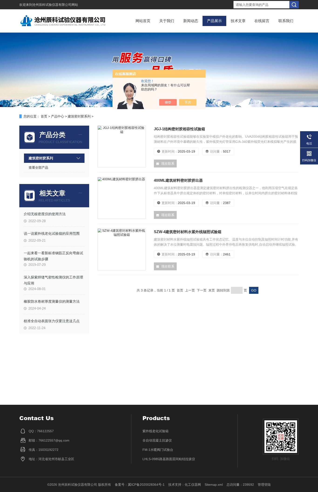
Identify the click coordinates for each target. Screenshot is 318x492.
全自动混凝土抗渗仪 (157, 440)
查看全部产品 (38, 167)
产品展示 (214, 21)
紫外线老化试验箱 (155, 431)
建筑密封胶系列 (79, 116)
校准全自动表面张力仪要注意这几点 (52, 321)
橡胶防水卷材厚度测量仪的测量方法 (52, 301)
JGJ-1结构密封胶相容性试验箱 (179, 129)
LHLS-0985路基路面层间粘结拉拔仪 (168, 459)
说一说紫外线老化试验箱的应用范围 (52, 233)
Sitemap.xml (214, 484)
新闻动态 (190, 21)
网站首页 (142, 21)
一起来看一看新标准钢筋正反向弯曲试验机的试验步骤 (53, 256)
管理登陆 (264, 484)
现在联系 (167, 163)
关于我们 (166, 21)
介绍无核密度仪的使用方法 (45, 214)
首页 (44, 116)
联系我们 (285, 21)
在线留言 (261, 21)
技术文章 (238, 21)
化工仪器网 (193, 484)
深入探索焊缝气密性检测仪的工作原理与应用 (53, 280)
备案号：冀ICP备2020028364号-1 (140, 484)
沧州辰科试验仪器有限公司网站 (55, 5)
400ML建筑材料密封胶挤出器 (178, 180)
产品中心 (57, 116)
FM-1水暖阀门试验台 (157, 450)
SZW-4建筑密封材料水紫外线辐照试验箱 (187, 232)
